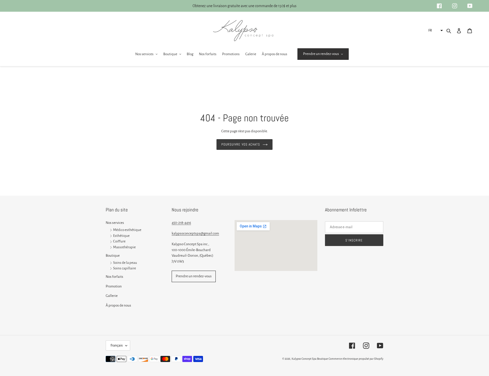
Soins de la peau (125, 263)
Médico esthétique (127, 230)
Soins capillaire (124, 268)
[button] (435, 30)
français (117, 345)
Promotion (114, 286)
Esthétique (121, 236)
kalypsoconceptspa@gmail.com (195, 233)
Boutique (113, 255)
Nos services (115, 223)
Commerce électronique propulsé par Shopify (356, 358)
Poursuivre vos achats (240, 144)
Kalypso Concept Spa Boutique (310, 358)
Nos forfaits (114, 277)
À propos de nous (118, 305)
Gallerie (112, 296)
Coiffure (119, 241)
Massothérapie (124, 247)
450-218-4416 (181, 223)
